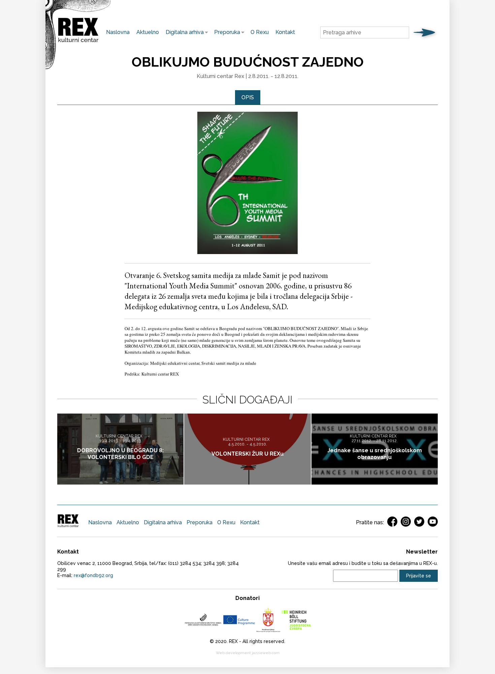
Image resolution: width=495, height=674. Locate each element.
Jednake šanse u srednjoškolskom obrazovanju (374, 453)
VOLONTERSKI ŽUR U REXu (247, 454)
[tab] (247, 97)
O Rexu (260, 32)
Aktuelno (147, 32)
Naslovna (118, 32)
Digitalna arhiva (183, 32)
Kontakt (285, 32)
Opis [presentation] (247, 97)
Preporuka (225, 32)
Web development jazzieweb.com (247, 653)
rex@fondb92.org (93, 575)
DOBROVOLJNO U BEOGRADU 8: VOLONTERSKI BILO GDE (120, 453)
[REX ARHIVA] (78, 42)
